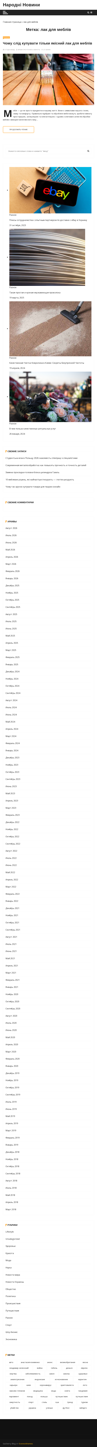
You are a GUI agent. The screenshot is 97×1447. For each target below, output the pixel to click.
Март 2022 (11, 886)
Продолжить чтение (18, 129)
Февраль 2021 (13, 980)
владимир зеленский (19, 1368)
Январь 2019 (12, 1144)
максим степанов (17, 1390)
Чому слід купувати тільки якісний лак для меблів (47, 43)
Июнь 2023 (11, 786)
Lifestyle (10, 1231)
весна (85, 1362)
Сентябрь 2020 (13, 1008)
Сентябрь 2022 (13, 843)
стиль (44, 1402)
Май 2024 (10, 721)
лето (85, 1385)
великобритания (67, 1362)
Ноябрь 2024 (12, 678)
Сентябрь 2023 (13, 779)
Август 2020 (11, 1015)
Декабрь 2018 (12, 1152)
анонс (50, 1362)
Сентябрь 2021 (13, 929)
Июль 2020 (11, 1023)
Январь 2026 (12, 578)
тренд (70, 1402)
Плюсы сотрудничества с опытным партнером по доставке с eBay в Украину (48, 220)
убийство (14, 1408)
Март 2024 (11, 736)
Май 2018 (10, 1195)
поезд (30, 1396)
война (39, 1368)
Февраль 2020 (13, 1058)
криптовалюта (67, 1385)
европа (84, 1368)
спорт (31, 1402)
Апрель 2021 (12, 965)
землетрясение (17, 1379)
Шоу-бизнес (12, 1332)
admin (48, 49)
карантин (82, 1379)
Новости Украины (15, 1282)
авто (11, 1362)
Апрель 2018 (12, 1202)
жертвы (13, 1373)
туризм (84, 1402)
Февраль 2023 (13, 815)
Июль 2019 (11, 1101)
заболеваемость (32, 1373)
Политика (11, 1296)
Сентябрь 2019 (13, 1094)
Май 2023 (10, 793)
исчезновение (61, 1379)
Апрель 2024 (12, 729)
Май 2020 (10, 1037)
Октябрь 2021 (12, 922)
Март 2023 (11, 807)
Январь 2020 (12, 1066)
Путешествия (12, 1310)
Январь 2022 (12, 901)
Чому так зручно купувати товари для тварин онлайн (33, 486)
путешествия (82, 1396)
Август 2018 (11, 1180)
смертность (14, 1402)
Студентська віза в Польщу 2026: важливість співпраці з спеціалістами (41, 458)
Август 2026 (11, 528)
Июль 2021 (11, 944)
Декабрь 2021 (12, 908)
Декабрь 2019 (12, 1073)
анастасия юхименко (30, 1362)
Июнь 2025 (11, 628)
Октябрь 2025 (12, 599)
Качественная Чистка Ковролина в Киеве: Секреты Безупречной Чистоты (46, 362)
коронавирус (46, 1385)
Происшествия (13, 1303)
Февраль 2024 (13, 743)
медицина (38, 1390)
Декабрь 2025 (12, 585)
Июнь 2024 (11, 714)
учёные (49, 1408)
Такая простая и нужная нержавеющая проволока (34, 292)
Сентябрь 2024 (13, 693)
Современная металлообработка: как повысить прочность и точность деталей (46, 465)
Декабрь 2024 (12, 671)
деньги (69, 1368)
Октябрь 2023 (12, 772)
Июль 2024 (11, 707)
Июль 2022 (11, 858)
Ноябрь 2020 (12, 994)
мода (53, 1390)
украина (32, 1408)
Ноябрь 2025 (12, 592)
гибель (54, 1368)
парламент (14, 1396)
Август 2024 (11, 700)
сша (57, 1402)
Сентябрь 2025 (13, 607)
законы (66, 1373)
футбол (66, 1408)
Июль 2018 (11, 1187)
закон (51, 1373)
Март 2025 (11, 650)
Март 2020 (11, 1051)
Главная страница (12, 22)
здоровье (82, 1373)
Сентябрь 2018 (13, 1173)
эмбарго (83, 1408)
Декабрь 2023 (12, 757)
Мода (8, 1260)
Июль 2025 (11, 621)
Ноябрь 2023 (12, 764)
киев (29, 1385)
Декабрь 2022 (12, 822)
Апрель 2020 (12, 1044)
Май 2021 (10, 958)
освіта (67, 1390)
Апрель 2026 (12, 556)
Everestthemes (26, 1443)
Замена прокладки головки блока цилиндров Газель (32, 472)
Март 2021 (11, 972)
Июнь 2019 (11, 1109)
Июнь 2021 (11, 951)
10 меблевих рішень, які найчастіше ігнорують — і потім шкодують (40, 479)
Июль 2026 (11, 535)
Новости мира (13, 1274)
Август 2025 (11, 614)
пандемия (82, 1390)
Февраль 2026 (13, 571)
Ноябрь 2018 (12, 1159)
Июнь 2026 (11, 542)
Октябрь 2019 (12, 1087)
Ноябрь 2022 (12, 829)
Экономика (11, 1339)
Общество (11, 1289)
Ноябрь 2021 (12, 915)
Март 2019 (11, 1130)
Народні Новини (21, 4)
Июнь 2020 (11, 1030)
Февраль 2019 (13, 1137)
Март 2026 (11, 564)
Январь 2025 (12, 664)
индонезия (40, 1379)
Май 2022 (10, 872)
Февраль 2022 (13, 894)
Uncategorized (13, 1239)
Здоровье (11, 1246)
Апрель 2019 (12, 1123)
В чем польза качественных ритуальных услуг (32, 428)
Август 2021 (11, 936)
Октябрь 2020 (12, 1001)
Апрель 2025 (12, 643)
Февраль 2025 (13, 657)
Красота (10, 1253)
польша (44, 1396)
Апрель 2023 (12, 800)
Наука (9, 1267)
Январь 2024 (12, 750)
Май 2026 (10, 549)
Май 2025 (10, 635)
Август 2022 (11, 850)
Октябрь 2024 (12, 685)
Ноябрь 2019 (12, 1080)
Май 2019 (10, 1116)
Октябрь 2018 (12, 1166)
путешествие (62, 1396)
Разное (6, 37)
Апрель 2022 (12, 879)
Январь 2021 (12, 987)
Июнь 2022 (11, 865)
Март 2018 (11, 1209)
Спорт (9, 1325)
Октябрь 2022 (12, 836)
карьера (13, 1385)
